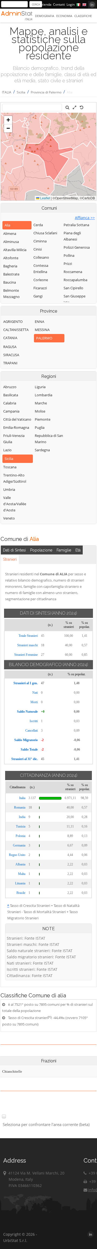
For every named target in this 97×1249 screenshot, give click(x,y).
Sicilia (21, 92)
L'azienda (44, 4)
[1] (49, 1017)
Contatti (59, 4)
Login (71, 4)
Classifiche (83, 16)
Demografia (44, 16)
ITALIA (6, 92)
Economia (64, 16)
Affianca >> (85, 217)
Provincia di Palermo (46, 92)
